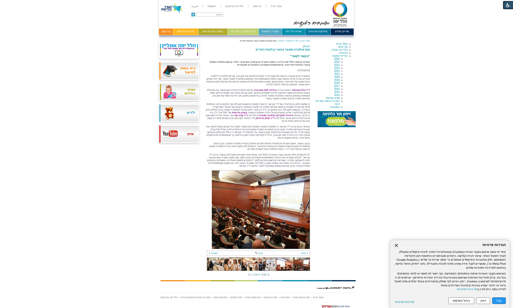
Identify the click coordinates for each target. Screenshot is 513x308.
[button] (193, 14)
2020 (337, 76)
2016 (337, 88)
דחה (483, 300)
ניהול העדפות (461, 300)
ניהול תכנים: (343, 306)
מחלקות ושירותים (317, 31)
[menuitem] (276, 6)
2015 (337, 92)
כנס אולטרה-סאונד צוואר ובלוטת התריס (283, 49)
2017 (337, 85)
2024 (337, 64)
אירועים (343, 52)
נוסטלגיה (335, 107)
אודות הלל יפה (293, 31)
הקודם (214, 253)
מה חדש (343, 46)
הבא (303, 253)
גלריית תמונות (340, 55)
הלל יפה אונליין (339, 49)
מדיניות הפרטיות (467, 289)
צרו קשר (165, 31)
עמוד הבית (342, 43)
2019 (337, 79)
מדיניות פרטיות (404, 302)
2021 (337, 73)
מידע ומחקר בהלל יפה (243, 31)
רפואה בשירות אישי (212, 31)
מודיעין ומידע (342, 31)
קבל (499, 300)
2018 (337, 82)
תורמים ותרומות (185, 31)
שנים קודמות (333, 98)
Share (306, 46)
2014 (337, 95)
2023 (337, 67)
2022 (337, 70)
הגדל (260, 253)
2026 (337, 58)
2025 (337, 61)
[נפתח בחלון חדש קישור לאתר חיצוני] (337, 119)
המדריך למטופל (270, 31)
